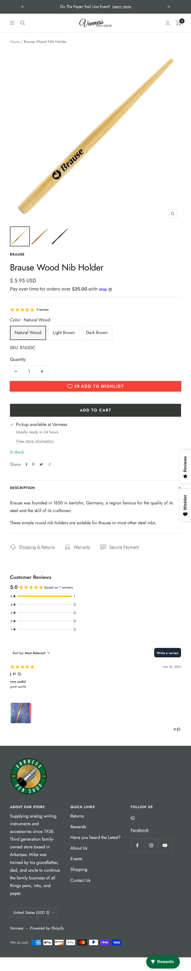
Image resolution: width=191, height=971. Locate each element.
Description (22, 487)
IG (133, 818)
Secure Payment (124, 547)
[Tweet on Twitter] (41, 464)
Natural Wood (28, 332)
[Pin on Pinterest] (33, 464)
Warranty (82, 547)
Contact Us (80, 880)
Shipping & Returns (37, 547)
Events (76, 859)
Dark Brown (97, 332)
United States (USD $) (31, 912)
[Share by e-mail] (49, 464)
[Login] (167, 23)
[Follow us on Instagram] (151, 845)
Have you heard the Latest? (95, 837)
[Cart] (178, 22)
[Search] (22, 23)
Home (15, 41)
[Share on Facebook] (27, 464)
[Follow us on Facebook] (137, 845)
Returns (77, 816)
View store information (35, 441)
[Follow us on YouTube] (165, 845)
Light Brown (64, 332)
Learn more (121, 6)
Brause (17, 254)
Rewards (78, 826)
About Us (78, 848)
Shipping (78, 869)
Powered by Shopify (47, 928)
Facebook (140, 830)
